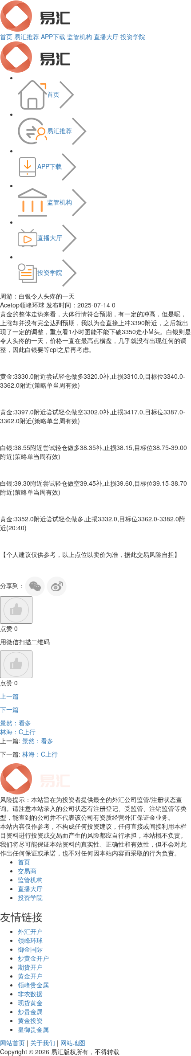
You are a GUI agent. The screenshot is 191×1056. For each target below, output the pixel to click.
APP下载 (53, 36)
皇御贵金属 (33, 1029)
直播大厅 (106, 36)
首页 (6, 36)
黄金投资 (30, 1020)
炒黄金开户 (33, 958)
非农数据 (30, 993)
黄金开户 (30, 975)
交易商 (27, 870)
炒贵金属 (30, 1011)
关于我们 (42, 1042)
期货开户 (30, 966)
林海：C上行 (18, 731)
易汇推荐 (26, 36)
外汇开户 (30, 931)
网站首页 (12, 1042)
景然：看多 (15, 722)
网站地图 (72, 1042)
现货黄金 (30, 1002)
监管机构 (79, 36)
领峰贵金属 (33, 984)
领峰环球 (30, 940)
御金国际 (30, 949)
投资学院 (132, 36)
